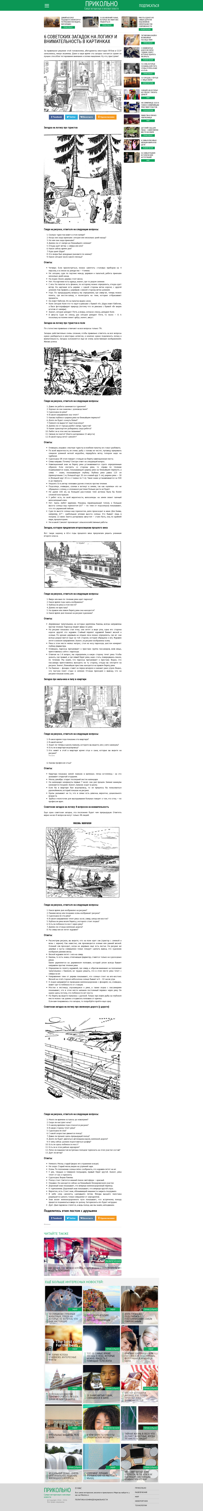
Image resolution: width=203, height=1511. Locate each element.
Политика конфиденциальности (91, 1500)
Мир (137, 1497)
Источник (47, 1224)
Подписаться (149, 5)
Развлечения (141, 1492)
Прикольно (140, 1488)
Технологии (141, 1505)
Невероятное (141, 1501)
